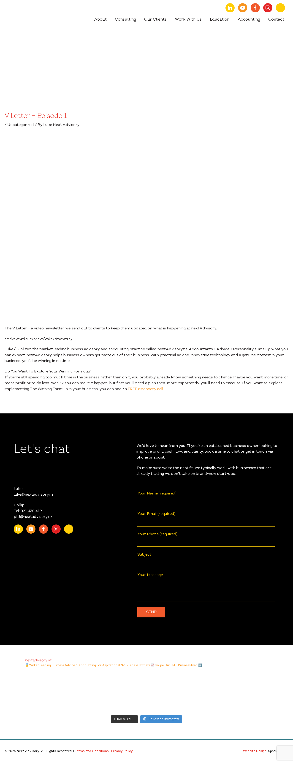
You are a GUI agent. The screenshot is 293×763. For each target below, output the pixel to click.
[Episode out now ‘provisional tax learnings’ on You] (42, 692)
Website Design (254, 751)
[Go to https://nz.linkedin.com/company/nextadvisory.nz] (230, 8)
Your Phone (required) (157, 534)
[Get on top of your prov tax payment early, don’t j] (112, 692)
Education (219, 20)
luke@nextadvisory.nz (33, 495)
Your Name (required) (156, 493)
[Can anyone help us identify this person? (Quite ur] (250, 692)
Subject (144, 555)
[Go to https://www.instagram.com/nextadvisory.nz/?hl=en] (267, 8)
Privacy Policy (122, 751)
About (100, 20)
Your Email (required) (156, 514)
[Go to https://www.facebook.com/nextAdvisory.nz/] (255, 8)
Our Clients (155, 20)
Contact (276, 20)
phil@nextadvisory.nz (33, 517)
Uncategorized (20, 125)
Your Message (150, 575)
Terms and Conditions (92, 751)
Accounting (249, 20)
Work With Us (188, 20)
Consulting (125, 20)
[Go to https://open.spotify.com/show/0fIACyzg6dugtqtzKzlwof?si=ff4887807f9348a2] (280, 8)
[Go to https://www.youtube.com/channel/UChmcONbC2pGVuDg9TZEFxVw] (242, 8)
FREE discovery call (145, 389)
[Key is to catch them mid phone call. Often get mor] (181, 692)
